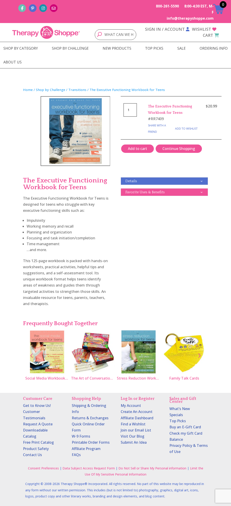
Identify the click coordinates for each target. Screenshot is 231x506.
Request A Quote (38, 424)
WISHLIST (201, 29)
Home (28, 89)
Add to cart (137, 148)
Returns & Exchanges (90, 417)
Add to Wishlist (186, 129)
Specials (176, 414)
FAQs (76, 454)
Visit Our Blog (132, 436)
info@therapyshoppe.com (190, 18)
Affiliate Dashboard (137, 417)
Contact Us (32, 454)
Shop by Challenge (50, 89)
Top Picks (177, 420)
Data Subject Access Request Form (88, 468)
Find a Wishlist (133, 424)
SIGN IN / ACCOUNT (165, 29)
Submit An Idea (134, 442)
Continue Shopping (178, 148)
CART (208, 35)
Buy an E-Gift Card (185, 426)
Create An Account (136, 411)
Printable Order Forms (91, 442)
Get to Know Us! (37, 405)
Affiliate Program (86, 448)
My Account (131, 405)
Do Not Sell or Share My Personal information (152, 468)
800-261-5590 (167, 6)
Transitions (77, 89)
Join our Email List (136, 430)
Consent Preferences (43, 468)
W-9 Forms (81, 436)
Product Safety (36, 448)
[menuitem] (20, 48)
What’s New (179, 408)
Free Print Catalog (38, 442)
